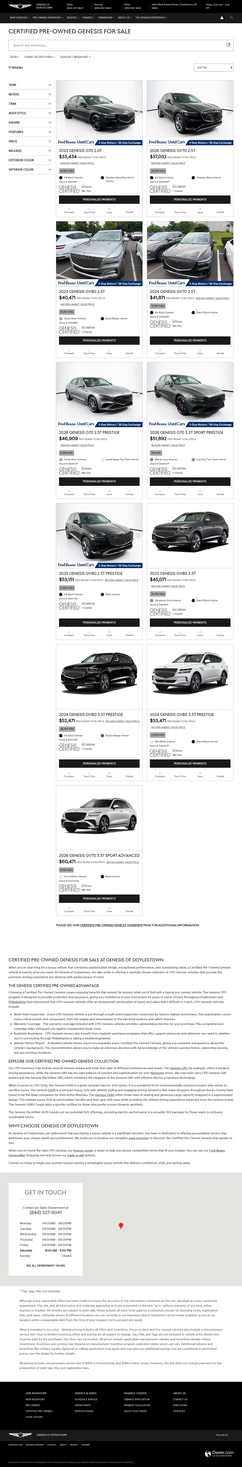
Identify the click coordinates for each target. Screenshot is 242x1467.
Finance (87, 17)
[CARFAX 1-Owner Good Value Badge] (88, 330)
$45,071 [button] (173, 582)
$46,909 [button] (83, 441)
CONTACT (51, 1445)
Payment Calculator (137, 1405)
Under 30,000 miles (39, 57)
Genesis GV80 (105, 1095)
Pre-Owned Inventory (47, 17)
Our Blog (179, 1411)
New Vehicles (18, 17)
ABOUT (63, 1445)
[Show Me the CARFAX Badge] (88, 888)
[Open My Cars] (221, 18)
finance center (83, 1151)
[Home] (20, 6)
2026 (14, 57)
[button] (99, 171)
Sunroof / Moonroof (75, 57)
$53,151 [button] (99, 580)
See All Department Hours (45, 1265)
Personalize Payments (99, 199)
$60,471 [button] (99, 862)
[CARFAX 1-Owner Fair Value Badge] (179, 189)
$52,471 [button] (99, 721)
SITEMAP (85, 1445)
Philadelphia (17, 1002)
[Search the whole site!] (231, 18)
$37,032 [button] (173, 159)
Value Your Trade (135, 1411)
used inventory (138, 1138)
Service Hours (84, 1411)
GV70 (51, 1090)
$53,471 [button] (172, 723)
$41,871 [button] (189, 298)
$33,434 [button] (82, 159)
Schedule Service (86, 1399)
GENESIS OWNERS (35, 1445)
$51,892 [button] (173, 441)
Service (72, 17)
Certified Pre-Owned (39, 1411)
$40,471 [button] (82, 300)
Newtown (157, 1073)
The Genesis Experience (150, 17)
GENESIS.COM (15, 1445)
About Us (124, 17)
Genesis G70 (178, 1068)
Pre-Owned (33, 1405)
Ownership (105, 17)
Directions (180, 1405)
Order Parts (83, 1405)
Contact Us (180, 1399)
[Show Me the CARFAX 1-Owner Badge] (88, 189)
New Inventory (35, 1399)
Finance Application (137, 1399)
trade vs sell (75, 1155)
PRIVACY (74, 1445)
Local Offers (34, 1417)
